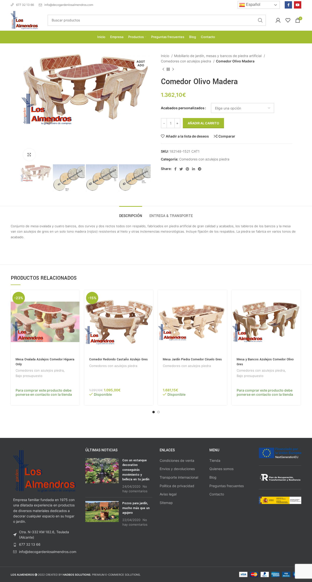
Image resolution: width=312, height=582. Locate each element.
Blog (212, 477)
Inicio (165, 56)
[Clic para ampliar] (29, 154)
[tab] (130, 213)
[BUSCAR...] (260, 20)
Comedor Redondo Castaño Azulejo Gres (118, 359)
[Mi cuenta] (278, 20)
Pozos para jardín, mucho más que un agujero (136, 508)
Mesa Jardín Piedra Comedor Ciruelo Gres (192, 359)
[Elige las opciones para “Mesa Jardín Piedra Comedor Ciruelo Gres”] (223, 298)
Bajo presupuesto (29, 376)
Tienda (214, 460)
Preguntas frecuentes (226, 486)
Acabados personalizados (183, 108)
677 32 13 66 (25, 5)
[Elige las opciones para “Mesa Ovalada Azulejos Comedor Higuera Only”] (76, 298)
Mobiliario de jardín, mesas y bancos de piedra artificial (218, 56)
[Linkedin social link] (193, 169)
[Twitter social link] (181, 169)
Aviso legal (168, 494)
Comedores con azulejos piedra (186, 61)
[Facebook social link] (288, 5)
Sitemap (166, 503)
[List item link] (44, 544)
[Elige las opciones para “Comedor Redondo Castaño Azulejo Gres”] (149, 298)
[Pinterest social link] (187, 169)
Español (252, 4)
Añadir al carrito (203, 123)
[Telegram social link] (199, 169)
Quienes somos (221, 469)
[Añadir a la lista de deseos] (76, 320)
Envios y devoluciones (177, 469)
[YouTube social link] (297, 5)
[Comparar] (76, 309)
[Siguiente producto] (173, 69)
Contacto (216, 494)
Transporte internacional (179, 477)
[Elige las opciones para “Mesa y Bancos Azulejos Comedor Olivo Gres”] (297, 298)
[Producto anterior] (163, 69)
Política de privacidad (177, 486)
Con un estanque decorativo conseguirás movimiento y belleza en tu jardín (135, 470)
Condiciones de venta (177, 460)
